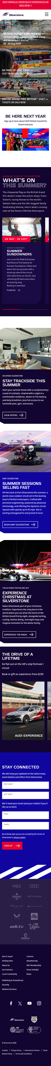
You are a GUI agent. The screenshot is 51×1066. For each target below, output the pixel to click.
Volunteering (32, 961)
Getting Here (7, 961)
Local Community (9, 974)
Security (5, 984)
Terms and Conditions (24, 1054)
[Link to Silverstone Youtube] (32, 1003)
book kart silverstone (16, 524)
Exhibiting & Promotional (12, 980)
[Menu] (45, 15)
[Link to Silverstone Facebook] (13, 1003)
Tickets (11, 290)
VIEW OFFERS (10, 415)
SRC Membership (34, 965)
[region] (25, 260)
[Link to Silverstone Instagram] (39, 1003)
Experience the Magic (15, 634)
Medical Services (9, 989)
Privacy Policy (16, 1050)
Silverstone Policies (32, 1050)
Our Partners (7, 969)
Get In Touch (7, 956)
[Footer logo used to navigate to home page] (17, 1019)
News (29, 974)
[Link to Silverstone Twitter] (22, 1003)
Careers (30, 956)
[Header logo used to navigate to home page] (13, 14)
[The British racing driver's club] (34, 1019)
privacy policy (19, 837)
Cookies (5, 1050)
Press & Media (33, 969)
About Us (6, 965)
